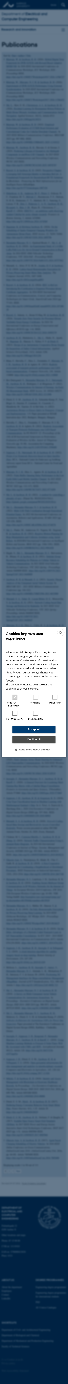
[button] (34, 750)
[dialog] (34, 692)
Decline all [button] (34, 739)
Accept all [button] (34, 729)
